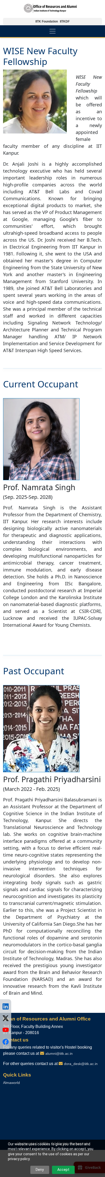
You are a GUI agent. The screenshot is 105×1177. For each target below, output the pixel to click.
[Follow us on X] (6, 1018)
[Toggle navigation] (52, 31)
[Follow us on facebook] (6, 1041)
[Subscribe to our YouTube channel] (6, 1030)
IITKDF (65, 21)
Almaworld (11, 1083)
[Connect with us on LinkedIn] (6, 1006)
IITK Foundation (46, 21)
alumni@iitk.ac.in (59, 1053)
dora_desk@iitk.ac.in (81, 1064)
